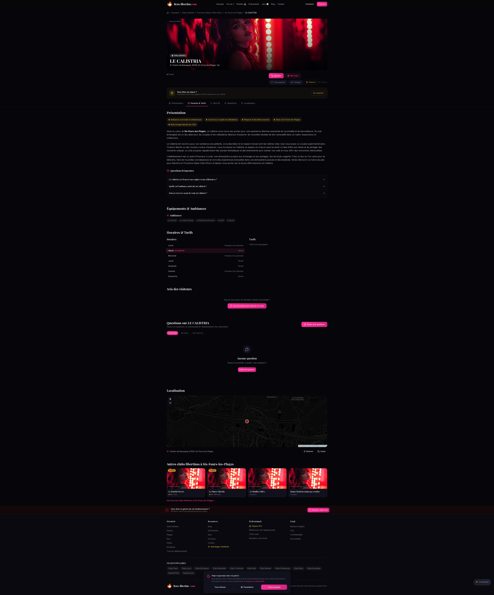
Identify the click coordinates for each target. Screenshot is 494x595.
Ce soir (229, 4)
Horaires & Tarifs (198, 103)
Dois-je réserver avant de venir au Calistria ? (188, 193)
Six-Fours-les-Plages (233, 13)
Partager (297, 82)
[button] (247, 421)
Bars (168, 539)
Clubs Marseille (219, 568)
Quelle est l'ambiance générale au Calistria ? (188, 186)
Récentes (184, 333)
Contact (281, 4)
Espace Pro (257, 526)
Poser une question (316, 324)
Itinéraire (309, 451)
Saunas (170, 530)
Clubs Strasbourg (282, 568)
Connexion (310, 4)
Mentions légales (297, 526)
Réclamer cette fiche (320, 510)
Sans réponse (198, 333)
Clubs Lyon (186, 568)
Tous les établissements (177, 551)
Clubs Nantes (265, 568)
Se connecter (318, 93)
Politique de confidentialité (254, 581)
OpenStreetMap (313, 446)
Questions (232, 103)
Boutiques (171, 547)
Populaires (172, 333)
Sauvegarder (279, 82)
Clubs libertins (173, 526)
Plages (170, 535)
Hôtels (169, 543)
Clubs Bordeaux (202, 568)
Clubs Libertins (188, 13)
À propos (212, 539)
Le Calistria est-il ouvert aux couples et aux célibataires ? (193, 179)
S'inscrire (322, 4)
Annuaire (220, 4)
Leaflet (303, 446)
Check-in (312, 82)
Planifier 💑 (241, 4)
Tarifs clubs (254, 534)
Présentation (177, 103)
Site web (294, 76)
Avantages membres (220, 547)
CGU (292, 530)
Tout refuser (220, 587)
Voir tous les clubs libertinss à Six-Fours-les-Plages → (191, 500)
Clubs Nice (298, 568)
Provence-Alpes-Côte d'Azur (209, 13)
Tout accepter (274, 587)
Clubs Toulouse (236, 568)
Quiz (210, 535)
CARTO (324, 446)
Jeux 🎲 (265, 4)
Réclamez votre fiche (258, 538)
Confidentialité (296, 535)
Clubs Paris (173, 568)
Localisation (249, 103)
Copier (323, 451)
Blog (273, 4)
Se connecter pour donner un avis (248, 306)
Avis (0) (216, 103)
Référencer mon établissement (262, 530)
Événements (254, 4)
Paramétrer (248, 587)
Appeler (277, 76)
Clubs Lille (251, 568)
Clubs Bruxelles (313, 568)
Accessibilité (295, 539)
